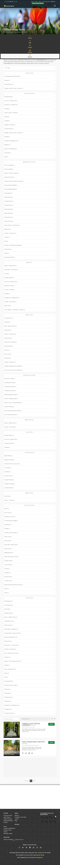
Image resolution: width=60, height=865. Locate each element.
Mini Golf (7, 609)
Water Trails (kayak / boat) (11, 556)
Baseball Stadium (9, 277)
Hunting (7, 120)
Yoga (6, 156)
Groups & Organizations (9, 828)
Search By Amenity (29, 597)
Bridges (7, 528)
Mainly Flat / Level (10, 516)
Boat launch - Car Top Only (11, 645)
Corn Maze (7, 467)
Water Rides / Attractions (11, 629)
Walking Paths (8, 552)
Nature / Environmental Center (12, 661)
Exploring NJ (36, 855)
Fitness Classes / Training (11, 112)
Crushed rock (8, 580)
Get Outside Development (35, 857)
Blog (16, 820)
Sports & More (30, 432)
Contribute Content (46, 1)
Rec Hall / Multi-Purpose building (13, 245)
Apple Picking (8, 455)
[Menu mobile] (55, 5)
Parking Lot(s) (8, 697)
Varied (7, 568)
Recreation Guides (8, 833)
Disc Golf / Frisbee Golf (10, 100)
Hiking (7, 80)
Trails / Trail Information (29, 505)
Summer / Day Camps (10, 301)
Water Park (7, 305)
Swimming (7, 152)
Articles (36, 1)
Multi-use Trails (8, 221)
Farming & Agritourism (29, 452)
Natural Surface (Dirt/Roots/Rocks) (13, 584)
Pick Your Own (8, 475)
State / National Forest (10, 326)
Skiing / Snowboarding (10, 148)
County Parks (8, 318)
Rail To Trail (7, 354)
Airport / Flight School (10, 265)
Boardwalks (7, 524)
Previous (27, 780)
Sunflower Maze (9, 487)
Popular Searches (29, 73)
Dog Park (7, 322)
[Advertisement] (30, 767)
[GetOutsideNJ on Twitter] (23, 847)
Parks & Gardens (29, 314)
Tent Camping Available (10, 189)
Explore (5, 831)
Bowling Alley (8, 601)
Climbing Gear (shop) (10, 390)
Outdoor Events (7, 830)
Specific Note (8, 576)
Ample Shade (9, 560)
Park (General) (8, 346)
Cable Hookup (8, 197)
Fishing (7, 108)
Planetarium (7, 701)
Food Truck (7, 496)
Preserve (7, 350)
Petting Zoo (8, 709)
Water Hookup (8, 213)
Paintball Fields (8, 613)
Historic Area (8, 338)
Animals (7, 665)
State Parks (7, 330)
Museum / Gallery (9, 289)
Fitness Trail (7, 536)
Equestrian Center (9, 285)
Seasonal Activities (9, 257)
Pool (6, 241)
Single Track (7, 548)
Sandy (6, 592)
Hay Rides (7, 471)
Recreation (7, 358)
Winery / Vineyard (9, 500)
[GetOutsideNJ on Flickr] (10, 1)
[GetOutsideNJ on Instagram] (14, 1)
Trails (6, 508)
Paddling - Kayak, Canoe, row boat (13, 88)
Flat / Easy (7, 512)
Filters (8, 68)
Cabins (6, 253)
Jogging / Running (9, 124)
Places (5, 826)
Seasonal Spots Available (11, 185)
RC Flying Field (8, 681)
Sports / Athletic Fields (10, 617)
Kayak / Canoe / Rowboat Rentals (13, 402)
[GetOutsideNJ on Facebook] (19, 847)
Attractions (30, 262)
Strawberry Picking (9, 483)
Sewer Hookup (8, 209)
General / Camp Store (10, 233)
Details (51, 724)
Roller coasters (8, 625)
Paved (6, 588)
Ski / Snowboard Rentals (11, 414)
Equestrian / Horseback (11, 104)
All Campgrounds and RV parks (12, 76)
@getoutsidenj (44, 814)
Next (34, 780)
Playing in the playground (11, 140)
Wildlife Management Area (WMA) (13, 366)
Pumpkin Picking (9, 479)
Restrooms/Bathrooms (10, 637)
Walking (7, 144)
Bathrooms (7, 229)
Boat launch (8, 641)
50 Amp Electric (8, 205)
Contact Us (41, 852)
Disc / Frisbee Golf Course (11, 653)
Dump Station (8, 193)
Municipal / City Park (10, 342)
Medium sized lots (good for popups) (13, 181)
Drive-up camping (9, 165)
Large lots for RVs (9, 177)
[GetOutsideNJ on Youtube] (12, 1)
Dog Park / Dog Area (10, 649)
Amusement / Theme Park (11, 269)
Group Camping (8, 169)
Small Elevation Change (11, 520)
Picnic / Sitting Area (10, 669)
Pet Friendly (7, 249)
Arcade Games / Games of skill (12, 633)
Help (6, 26)
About (40, 1)
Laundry (7, 237)
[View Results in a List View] (52, 719)
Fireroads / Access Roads (11, 532)
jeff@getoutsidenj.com (19, 839)
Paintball (7, 136)
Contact (53, 1)
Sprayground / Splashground (11, 297)
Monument (7, 693)
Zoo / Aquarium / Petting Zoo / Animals (14, 309)
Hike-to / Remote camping (11, 173)
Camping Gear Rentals (10, 386)
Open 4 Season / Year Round (11, 225)
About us (17, 815)
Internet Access (8, 217)
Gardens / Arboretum (10, 334)
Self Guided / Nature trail (11, 544)
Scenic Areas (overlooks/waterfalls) (13, 370)
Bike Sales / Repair (9, 378)
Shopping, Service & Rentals (29, 375)
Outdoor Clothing (9, 406)
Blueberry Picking (9, 459)
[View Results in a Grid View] (55, 719)
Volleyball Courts (9, 621)
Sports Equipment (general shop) (12, 410)
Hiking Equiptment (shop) (11, 394)
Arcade (6, 273)
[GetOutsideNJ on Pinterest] (26, 847)
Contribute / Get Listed (20, 817)
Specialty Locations (30, 419)
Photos (32, 1)
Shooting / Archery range (11, 685)
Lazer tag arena (8, 605)
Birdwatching (8, 96)
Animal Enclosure (10, 713)
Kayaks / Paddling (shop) (11, 398)
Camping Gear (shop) (10, 382)
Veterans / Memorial (10, 362)
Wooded (7, 572)
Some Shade (8, 564)
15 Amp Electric (8, 201)
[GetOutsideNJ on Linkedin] (16, 1)
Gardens (7, 657)
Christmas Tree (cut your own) (12, 463)
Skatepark (7, 689)
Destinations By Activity (30, 93)
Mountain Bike (8, 84)
